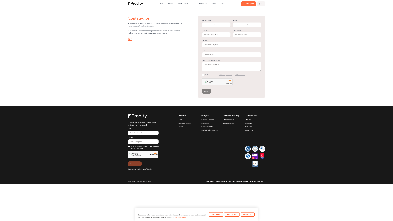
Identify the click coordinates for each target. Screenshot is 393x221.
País (203, 50)
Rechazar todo (232, 214)
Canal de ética (260, 181)
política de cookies (240, 75)
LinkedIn (140, 169)
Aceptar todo (216, 214)
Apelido (235, 20)
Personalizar (247, 214)
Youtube (149, 169)
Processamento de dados (223, 181)
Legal (207, 181)
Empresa (130, 137)
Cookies (212, 181)
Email (130, 128)
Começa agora (248, 4)
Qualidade (253, 181)
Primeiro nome (206, 20)
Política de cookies (180, 217)
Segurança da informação (240, 181)
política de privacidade (225, 75)
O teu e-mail (237, 30)
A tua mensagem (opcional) (211, 60)
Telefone (204, 30)
